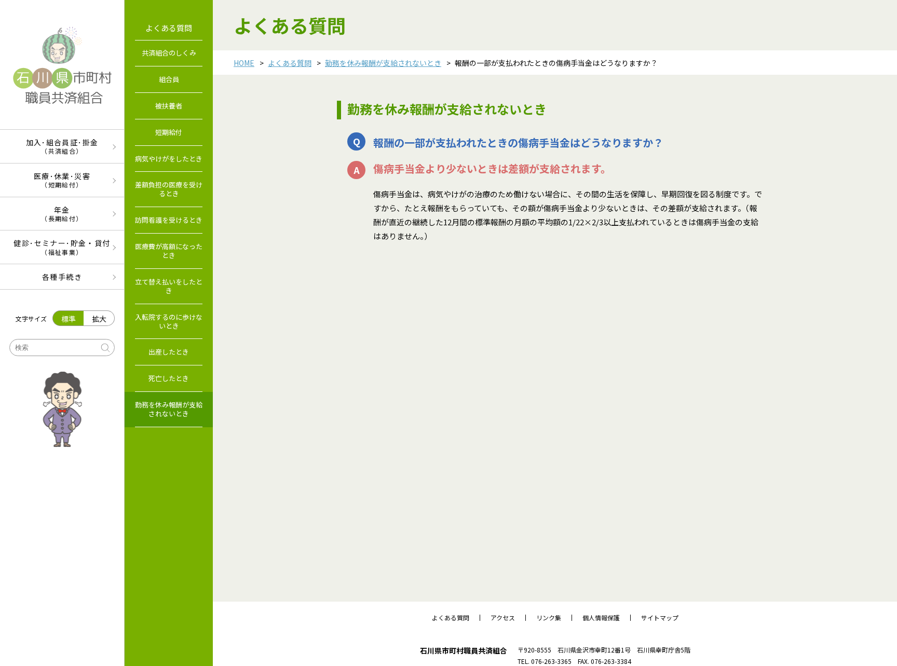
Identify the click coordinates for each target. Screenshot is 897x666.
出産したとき (168, 352)
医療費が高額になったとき (168, 250)
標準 (68, 319)
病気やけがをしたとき (168, 159)
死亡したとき (168, 378)
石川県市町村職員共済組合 (463, 650)
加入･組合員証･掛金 (62, 146)
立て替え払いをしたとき (168, 286)
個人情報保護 (601, 618)
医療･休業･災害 (62, 180)
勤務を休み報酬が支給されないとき (383, 63)
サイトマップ (659, 618)
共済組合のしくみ (169, 53)
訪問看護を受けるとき (168, 220)
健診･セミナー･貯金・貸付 (61, 247)
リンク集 (548, 618)
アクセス (503, 618)
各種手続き (62, 276)
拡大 (99, 319)
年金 (62, 214)
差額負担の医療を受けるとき (168, 189)
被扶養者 (168, 106)
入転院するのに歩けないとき (168, 321)
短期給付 (168, 132)
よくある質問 (289, 63)
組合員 (169, 79)
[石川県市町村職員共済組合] (62, 64)
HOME (244, 63)
